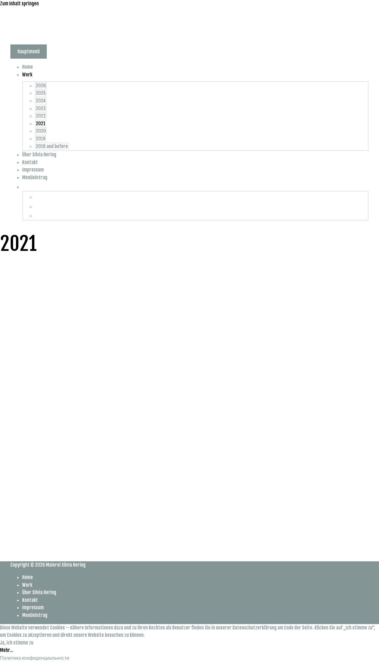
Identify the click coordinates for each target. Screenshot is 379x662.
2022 (41, 116)
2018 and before (52, 146)
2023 (41, 108)
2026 (41, 86)
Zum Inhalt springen (19, 4)
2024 (41, 101)
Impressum (33, 170)
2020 (41, 131)
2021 (40, 123)
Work (27, 75)
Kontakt (30, 162)
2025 (41, 93)
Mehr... (6, 650)
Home (27, 67)
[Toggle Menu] (45, 76)
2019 (40, 139)
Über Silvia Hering (39, 155)
